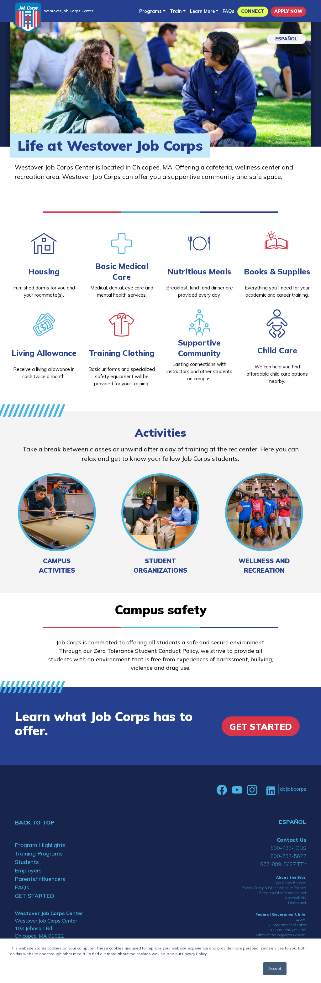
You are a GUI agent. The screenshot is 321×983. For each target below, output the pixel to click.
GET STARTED (34, 895)
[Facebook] (222, 790)
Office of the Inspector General (281, 935)
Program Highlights (40, 845)
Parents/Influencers (40, 878)
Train (176, 11)
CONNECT (252, 11)
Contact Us (291, 839)
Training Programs (39, 853)
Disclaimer (297, 902)
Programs (150, 11)
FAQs (228, 11)
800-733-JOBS (288, 848)
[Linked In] (271, 790)
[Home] (28, 18)
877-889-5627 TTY (283, 864)
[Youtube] (237, 790)
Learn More (202, 11)
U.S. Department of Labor (285, 925)
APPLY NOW (288, 11)
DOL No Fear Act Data (287, 930)
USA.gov (299, 920)
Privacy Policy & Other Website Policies (273, 887)
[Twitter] (261, 790)
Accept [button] (274, 968)
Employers (28, 870)
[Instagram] (252, 790)
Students (27, 862)
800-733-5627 (288, 856)
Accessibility (295, 897)
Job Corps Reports (291, 882)
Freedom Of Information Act (282, 892)
